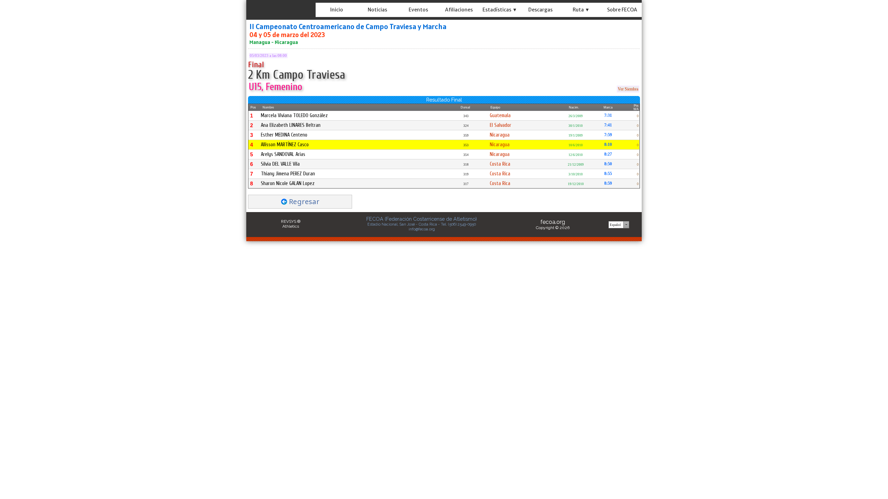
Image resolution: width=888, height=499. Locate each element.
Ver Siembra (628, 89)
